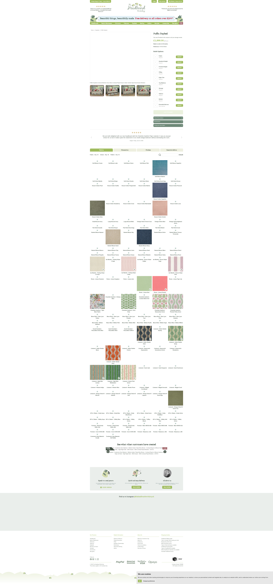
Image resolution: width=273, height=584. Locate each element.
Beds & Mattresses (94, 540)
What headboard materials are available (170, 549)
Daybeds (92, 545)
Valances (92, 543)
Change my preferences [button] (149, 581)
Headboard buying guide (166, 546)
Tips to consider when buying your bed (170, 540)
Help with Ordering (118, 546)
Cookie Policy (141, 546)
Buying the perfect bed (166, 541)
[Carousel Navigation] (136, 137)
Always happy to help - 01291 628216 (100, 1)
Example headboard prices (167, 551)
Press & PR (140, 543)
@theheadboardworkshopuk (144, 497)
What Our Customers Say (143, 538)
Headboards (92, 538)
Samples (92, 548)
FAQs (115, 541)
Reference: (156, 46)
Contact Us (140, 541)
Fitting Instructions (118, 540)
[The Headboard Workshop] (136, 7)
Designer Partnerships (119, 543)
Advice (115, 548)
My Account (162, 1)
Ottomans (92, 541)
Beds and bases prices (166, 543)
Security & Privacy (142, 548)
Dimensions (116, 545)
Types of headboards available (168, 548)
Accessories (92, 549)
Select (179, 57)
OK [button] (140, 581)
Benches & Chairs (94, 546)
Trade (154, 1)
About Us (140, 540)
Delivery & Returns (118, 538)
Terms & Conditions (142, 545)
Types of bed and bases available (168, 545)
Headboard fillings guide (166, 538)
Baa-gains (92, 551)
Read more (136, 487)
